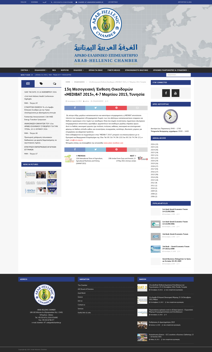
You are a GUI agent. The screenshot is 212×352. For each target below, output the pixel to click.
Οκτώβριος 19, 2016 (157, 290)
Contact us (81, 305)
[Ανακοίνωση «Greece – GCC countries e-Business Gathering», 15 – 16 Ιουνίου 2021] (142, 337)
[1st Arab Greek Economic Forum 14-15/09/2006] (156, 212)
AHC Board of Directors (86, 289)
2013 (153, 180)
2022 (153, 155)
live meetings (113, 2)
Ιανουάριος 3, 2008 (169, 237)
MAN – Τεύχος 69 (31, 103)
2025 (153, 147)
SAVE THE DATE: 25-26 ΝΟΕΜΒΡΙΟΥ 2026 (40, 92)
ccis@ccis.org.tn (76, 140)
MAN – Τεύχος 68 (31, 133)
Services (80, 309)
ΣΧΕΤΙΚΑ (24, 70)
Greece (80, 297)
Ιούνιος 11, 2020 (155, 325)
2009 (153, 191)
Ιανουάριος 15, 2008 (170, 251)
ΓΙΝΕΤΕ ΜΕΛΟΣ (114, 70)
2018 (153, 166)
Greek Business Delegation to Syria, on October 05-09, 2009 (176, 260)
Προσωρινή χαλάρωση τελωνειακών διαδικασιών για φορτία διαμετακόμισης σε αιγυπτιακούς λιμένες (40, 140)
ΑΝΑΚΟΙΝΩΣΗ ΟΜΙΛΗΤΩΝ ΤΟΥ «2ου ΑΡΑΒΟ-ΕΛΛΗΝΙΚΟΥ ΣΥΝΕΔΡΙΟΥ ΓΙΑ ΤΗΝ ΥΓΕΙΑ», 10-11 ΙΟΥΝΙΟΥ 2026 (41, 126)
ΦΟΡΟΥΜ (65, 70)
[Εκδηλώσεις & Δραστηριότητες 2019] (142, 325)
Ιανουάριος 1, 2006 (169, 214)
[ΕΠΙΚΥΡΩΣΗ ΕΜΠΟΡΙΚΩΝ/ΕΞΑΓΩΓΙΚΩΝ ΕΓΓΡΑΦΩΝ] (41, 191)
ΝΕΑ (54, 70)
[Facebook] (166, 93)
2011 (153, 185)
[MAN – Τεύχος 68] (52, 183)
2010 (153, 188)
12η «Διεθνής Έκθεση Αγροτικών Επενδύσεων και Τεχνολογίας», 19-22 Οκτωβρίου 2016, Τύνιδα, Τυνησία (168, 286)
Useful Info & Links (84, 313)
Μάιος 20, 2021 (155, 339)
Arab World (81, 293)
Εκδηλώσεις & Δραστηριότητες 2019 (162, 322)
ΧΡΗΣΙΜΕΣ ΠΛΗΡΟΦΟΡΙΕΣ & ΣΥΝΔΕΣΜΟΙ (170, 70)
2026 (153, 144)
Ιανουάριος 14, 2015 (75, 101)
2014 (153, 177)
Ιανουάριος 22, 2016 (156, 315)
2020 (153, 161)
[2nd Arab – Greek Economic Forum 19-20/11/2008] (156, 249)
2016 (153, 172)
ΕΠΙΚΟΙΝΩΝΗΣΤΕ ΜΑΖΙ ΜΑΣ (136, 70)
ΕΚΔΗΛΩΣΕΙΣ (40, 70)
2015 (153, 174)
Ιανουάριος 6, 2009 (169, 264)
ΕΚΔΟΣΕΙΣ (78, 70)
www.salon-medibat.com (113, 143)
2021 (153, 158)
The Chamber (82, 285)
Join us (80, 301)
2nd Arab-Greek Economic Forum (175, 234)
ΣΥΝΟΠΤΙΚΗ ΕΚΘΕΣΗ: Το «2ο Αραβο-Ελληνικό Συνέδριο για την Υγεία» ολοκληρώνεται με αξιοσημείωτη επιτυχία (40, 110)
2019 (153, 163)
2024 (153, 150)
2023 (153, 152)
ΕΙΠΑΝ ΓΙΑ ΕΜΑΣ (96, 70)
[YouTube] (175, 93)
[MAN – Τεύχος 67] (52, 191)
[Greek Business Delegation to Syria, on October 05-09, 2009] (156, 261)
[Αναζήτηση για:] (178, 75)
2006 (153, 196)
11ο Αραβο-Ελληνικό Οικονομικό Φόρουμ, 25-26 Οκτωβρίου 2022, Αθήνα (170, 298)
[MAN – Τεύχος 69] (52, 174)
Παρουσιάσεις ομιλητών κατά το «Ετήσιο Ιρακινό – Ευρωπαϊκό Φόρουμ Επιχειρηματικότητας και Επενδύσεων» (171, 311)
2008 (153, 194)
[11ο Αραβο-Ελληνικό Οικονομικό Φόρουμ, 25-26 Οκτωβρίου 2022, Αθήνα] (142, 300)
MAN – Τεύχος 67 (31, 154)
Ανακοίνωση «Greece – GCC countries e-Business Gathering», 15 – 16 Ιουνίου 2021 (171, 336)
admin (87, 101)
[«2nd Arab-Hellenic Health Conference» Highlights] (41, 174)
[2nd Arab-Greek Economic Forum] (156, 236)
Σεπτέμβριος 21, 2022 (157, 302)
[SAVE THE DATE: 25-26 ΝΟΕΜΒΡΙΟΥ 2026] (30, 174)
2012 (153, 183)
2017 (153, 169)
